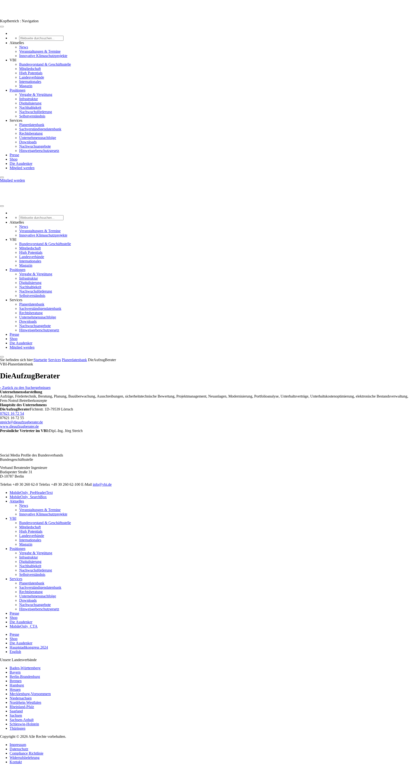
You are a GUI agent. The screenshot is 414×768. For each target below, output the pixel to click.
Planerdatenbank (31, 125)
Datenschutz (19, 749)
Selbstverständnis (32, 116)
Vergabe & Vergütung (35, 94)
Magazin (25, 86)
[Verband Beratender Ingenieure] (9, 17)
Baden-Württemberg (25, 668)
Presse (14, 155)
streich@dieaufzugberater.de (21, 422)
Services (54, 360)
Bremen (16, 681)
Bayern (15, 672)
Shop (13, 159)
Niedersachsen (21, 698)
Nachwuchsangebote (35, 146)
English (15, 652)
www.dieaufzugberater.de (19, 426)
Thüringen (17, 728)
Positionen (17, 90)
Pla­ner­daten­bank (74, 360)
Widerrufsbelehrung (25, 758)
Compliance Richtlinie (26, 753)
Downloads (28, 142)
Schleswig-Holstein (24, 724)
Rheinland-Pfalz (22, 707)
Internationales (30, 82)
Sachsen (16, 715)
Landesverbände (31, 77)
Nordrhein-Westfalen (25, 702)
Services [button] (16, 120)
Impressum (18, 745)
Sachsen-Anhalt (22, 720)
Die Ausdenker (21, 164)
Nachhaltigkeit (30, 107)
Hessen (15, 689)
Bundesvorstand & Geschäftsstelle (45, 64)
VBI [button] (13, 60)
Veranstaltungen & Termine (40, 51)
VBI (13, 518)
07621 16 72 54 (12, 413)
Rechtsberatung (31, 133)
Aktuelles (17, 501)
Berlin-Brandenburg (25, 677)
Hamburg (17, 685)
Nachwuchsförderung (35, 112)
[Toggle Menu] (2, 26)
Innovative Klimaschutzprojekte (43, 56)
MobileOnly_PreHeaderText (31, 493)
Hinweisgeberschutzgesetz (39, 151)
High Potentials (30, 73)
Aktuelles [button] (17, 43)
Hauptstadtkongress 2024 (29, 647)
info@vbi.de (102, 484)
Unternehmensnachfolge (37, 138)
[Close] (2, 177)
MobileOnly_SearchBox (28, 497)
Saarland (16, 711)
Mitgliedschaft (30, 69)
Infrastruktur (28, 99)
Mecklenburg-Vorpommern (30, 694)
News (23, 47)
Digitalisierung (30, 103)
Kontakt (16, 762)
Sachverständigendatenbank (40, 129)
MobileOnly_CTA (24, 626)
